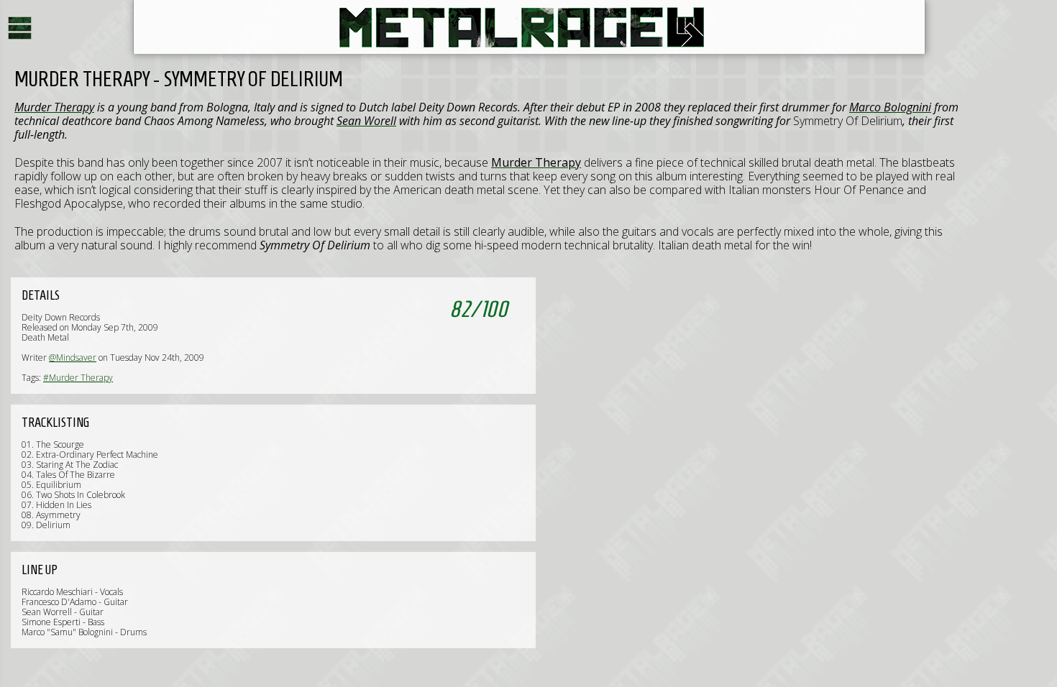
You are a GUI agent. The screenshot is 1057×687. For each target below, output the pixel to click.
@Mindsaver (72, 357)
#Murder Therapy (78, 378)
